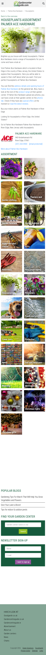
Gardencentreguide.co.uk (14, 619)
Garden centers (10, 633)
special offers (28, 101)
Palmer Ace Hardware (15, 11)
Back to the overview (9, 16)
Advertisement (9, 626)
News (6, 637)
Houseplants (29, 11)
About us (7, 630)
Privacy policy (25, 651)
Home (3, 11)
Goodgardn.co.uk (10, 615)
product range (24, 92)
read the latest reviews (19, 104)
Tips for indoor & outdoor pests (14, 509)
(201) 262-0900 (21, 144)
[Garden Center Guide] (23, 3)
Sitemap (35, 651)
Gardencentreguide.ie (12, 623)
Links (41, 651)
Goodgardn (39, 648)
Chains (6, 641)
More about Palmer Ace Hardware (14, 149)
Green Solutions (28, 648)
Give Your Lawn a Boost (11, 505)
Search (23, 531)
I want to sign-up (23, 562)
